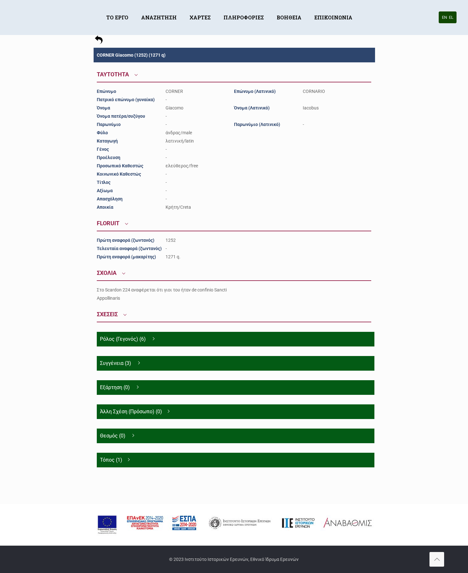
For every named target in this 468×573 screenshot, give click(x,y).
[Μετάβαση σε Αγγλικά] (365, 8)
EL (451, 17)
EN (444, 17)
